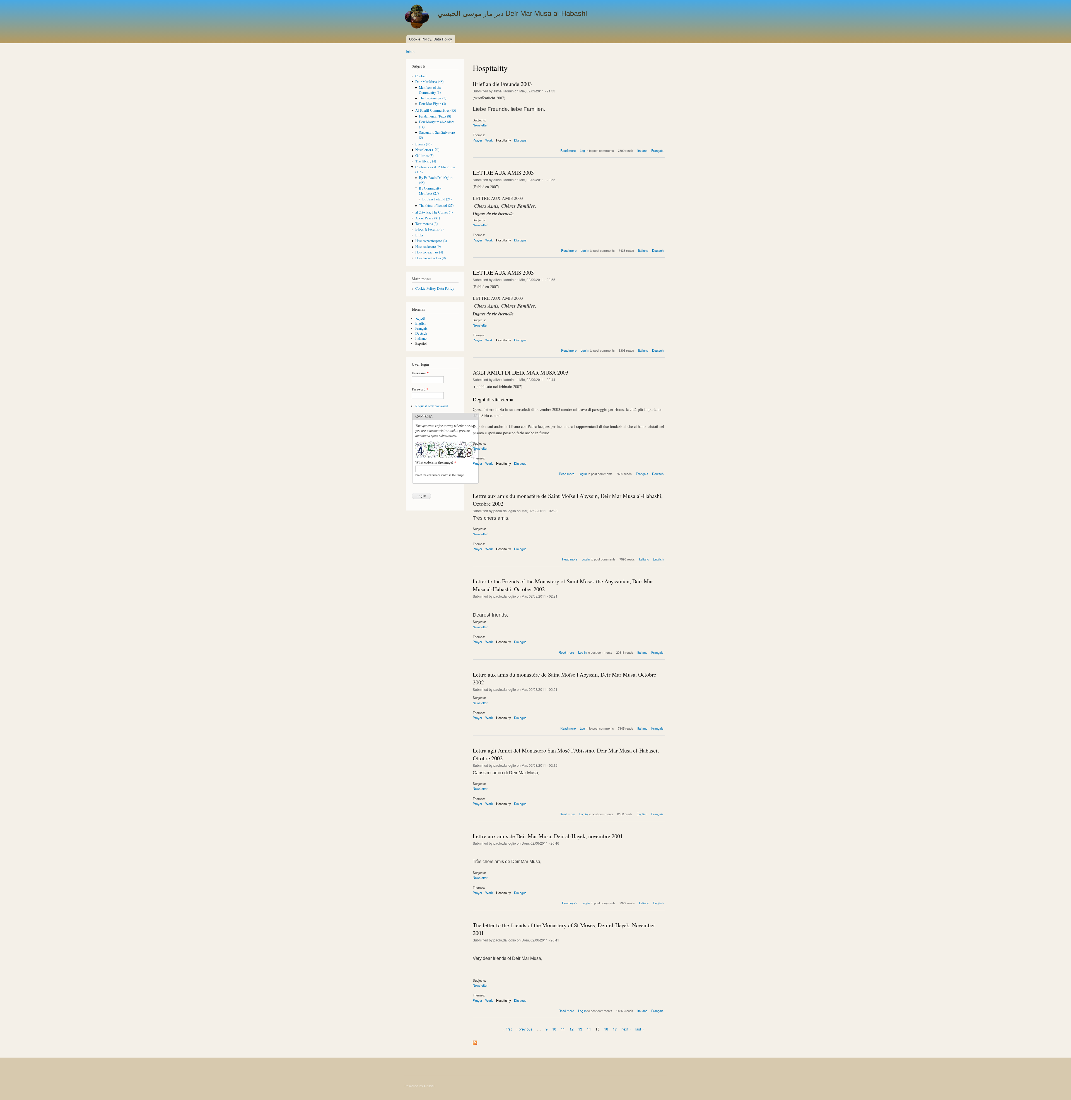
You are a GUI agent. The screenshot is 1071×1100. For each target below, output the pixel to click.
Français (421, 328)
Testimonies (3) (426, 223)
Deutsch (421, 333)
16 (606, 1029)
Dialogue (520, 140)
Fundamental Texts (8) (435, 116)
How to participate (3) (431, 240)
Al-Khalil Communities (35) (435, 110)
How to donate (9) (428, 246)
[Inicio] (417, 17)
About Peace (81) (427, 218)
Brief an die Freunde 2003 (502, 84)
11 (563, 1029)
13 (580, 1029)
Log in (584, 150)
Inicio (410, 51)
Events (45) (423, 144)
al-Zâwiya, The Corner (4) (434, 212)
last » (639, 1029)
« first (507, 1029)
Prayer (477, 140)
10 (554, 1029)
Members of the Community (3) (430, 90)
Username (420, 373)
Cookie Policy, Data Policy (430, 39)
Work (489, 140)
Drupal (429, 1085)
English (420, 323)
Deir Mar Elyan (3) (432, 103)
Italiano (420, 338)
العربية (420, 318)
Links (419, 235)
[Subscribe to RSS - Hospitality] (475, 1041)
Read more (568, 150)
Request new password (431, 406)
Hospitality (503, 140)
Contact (421, 76)
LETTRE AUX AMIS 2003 (503, 172)
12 (571, 1029)
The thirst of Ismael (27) (436, 205)
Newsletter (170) (427, 149)
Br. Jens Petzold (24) (437, 199)
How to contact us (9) (430, 258)
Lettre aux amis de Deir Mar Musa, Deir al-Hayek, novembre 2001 (548, 836)
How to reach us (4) (429, 252)
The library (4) (425, 161)
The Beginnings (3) (432, 98)
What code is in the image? (435, 462)
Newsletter (480, 125)
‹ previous (524, 1029)
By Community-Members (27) (430, 191)
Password (420, 389)
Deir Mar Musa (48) (429, 81)
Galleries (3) (424, 155)
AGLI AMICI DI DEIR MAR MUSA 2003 (520, 372)
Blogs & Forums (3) (429, 229)
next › (626, 1029)
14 (589, 1029)
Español (421, 343)
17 (615, 1029)
